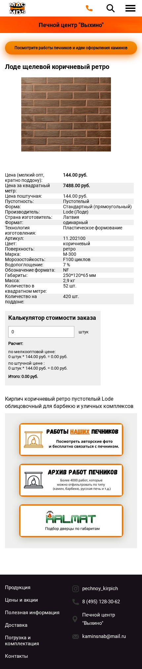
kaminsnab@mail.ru (104, 636)
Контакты (16, 656)
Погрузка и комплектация (22, 641)
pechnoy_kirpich (100, 588)
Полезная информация (32, 613)
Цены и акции (21, 600)
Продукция (17, 587)
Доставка (16, 625)
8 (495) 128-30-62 (101, 602)
